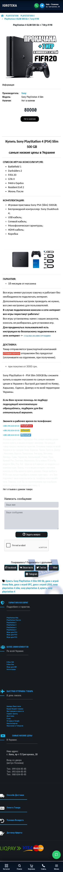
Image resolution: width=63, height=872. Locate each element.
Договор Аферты (14, 832)
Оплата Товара (13, 807)
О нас (9, 719)
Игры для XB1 (12, 667)
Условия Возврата (15, 820)
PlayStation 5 (11, 630)
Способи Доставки (15, 795)
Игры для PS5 (12, 637)
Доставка (10, 716)
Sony (23, 93)
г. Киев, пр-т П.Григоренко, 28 (22, 754)
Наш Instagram (12, 723)
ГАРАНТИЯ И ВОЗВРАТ (18, 602)
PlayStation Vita (12, 618)
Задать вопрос (33, 534)
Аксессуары (11, 669)
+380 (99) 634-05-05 (11, 426)
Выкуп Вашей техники (15, 709)
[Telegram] (42, 5)
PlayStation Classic (14, 620)
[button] (56, 854)
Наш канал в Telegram (15, 726)
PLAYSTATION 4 (27, 16)
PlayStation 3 (11, 625)
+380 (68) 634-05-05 (11, 435)
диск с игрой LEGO (42, 584)
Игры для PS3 (12, 632)
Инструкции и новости (15, 711)
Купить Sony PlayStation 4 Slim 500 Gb (25, 581)
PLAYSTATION (12, 16)
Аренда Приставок (14, 706)
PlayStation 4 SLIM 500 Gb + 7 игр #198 (21, 19)
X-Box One (10, 664)
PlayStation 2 (11, 623)
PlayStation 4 (11, 627)
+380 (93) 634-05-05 (11, 431)
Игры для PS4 (12, 635)
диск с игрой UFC (23, 584)
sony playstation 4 (30, 588)
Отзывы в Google (13, 721)
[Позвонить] (36, 5)
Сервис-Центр (12, 714)
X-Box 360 (10, 662)
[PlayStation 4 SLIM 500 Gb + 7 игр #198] (31, 55)
